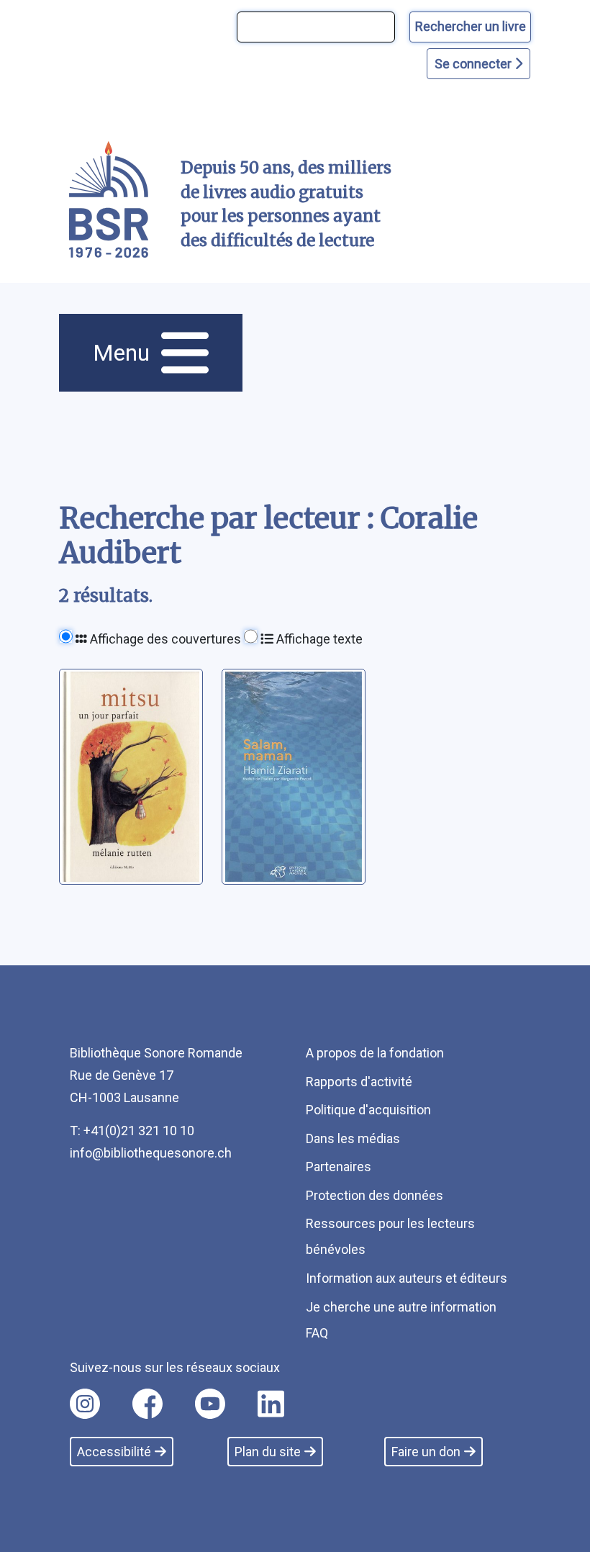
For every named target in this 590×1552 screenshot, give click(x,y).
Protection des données (374, 1195)
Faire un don (425, 1451)
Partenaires (338, 1166)
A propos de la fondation (375, 1052)
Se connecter (474, 63)
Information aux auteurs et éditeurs (406, 1278)
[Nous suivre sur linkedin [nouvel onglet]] (271, 1404)
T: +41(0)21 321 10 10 (132, 1130)
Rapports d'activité (359, 1081)
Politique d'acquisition (368, 1109)
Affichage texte (318, 638)
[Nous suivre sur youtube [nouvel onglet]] (210, 1404)
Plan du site (268, 1451)
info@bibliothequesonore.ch (151, 1152)
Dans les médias (353, 1138)
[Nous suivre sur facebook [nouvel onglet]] (147, 1404)
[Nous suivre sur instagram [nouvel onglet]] (85, 1404)
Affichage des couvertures (164, 638)
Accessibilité (114, 1451)
